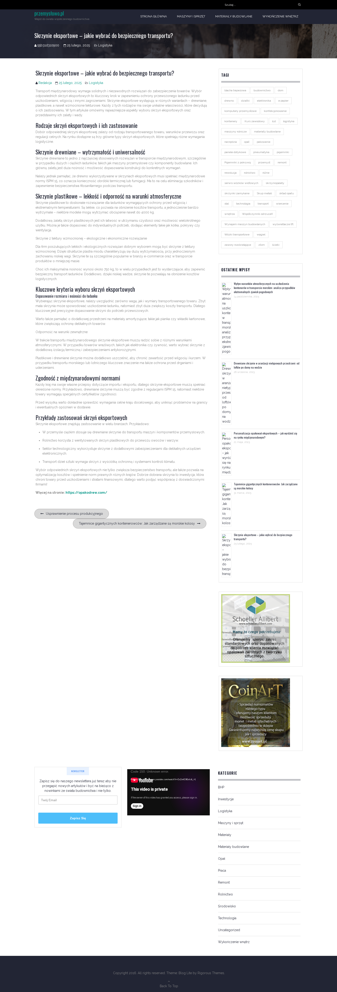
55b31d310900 (48, 45)
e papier (283, 100)
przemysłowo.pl (49, 13)
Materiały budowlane (233, 16)
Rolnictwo (225, 894)
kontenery (230, 121)
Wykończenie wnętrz (280, 16)
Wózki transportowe (236, 234)
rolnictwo (249, 172)
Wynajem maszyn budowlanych (244, 224)
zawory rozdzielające (237, 244)
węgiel (261, 234)
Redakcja (45, 83)
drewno (229, 100)
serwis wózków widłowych (241, 183)
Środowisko (227, 906)
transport (263, 203)
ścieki (275, 244)
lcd (274, 121)
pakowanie (263, 141)
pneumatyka (261, 152)
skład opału (286, 193)
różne (265, 172)
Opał (221, 858)
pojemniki (283, 152)
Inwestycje (226, 799)
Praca (222, 870)
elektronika (264, 100)
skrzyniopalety (275, 183)
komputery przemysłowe (240, 111)
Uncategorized (229, 930)
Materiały (224, 835)
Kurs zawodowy (255, 121)
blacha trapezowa (235, 90)
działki (245, 100)
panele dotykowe (235, 152)
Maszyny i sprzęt (191, 16)
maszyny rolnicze (235, 131)
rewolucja (230, 172)
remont (282, 162)
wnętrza (229, 214)
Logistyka (105, 45)
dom (280, 90)
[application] (168, 792)
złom (261, 244)
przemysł (264, 162)
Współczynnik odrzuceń (257, 214)
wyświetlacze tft (283, 224)
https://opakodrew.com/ (86, 492)
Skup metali (264, 193)
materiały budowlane (267, 131)
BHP (221, 787)
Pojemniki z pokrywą (237, 162)
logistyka (288, 121)
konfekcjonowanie (275, 111)
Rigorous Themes (211, 973)
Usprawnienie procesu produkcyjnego (74, 513)
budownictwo (262, 90)
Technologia (227, 918)
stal (226, 203)
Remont (224, 882)
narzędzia (230, 141)
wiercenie (282, 203)
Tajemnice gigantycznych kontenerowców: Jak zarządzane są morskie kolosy (137, 523)
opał (246, 141)
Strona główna (153, 16)
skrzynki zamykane (236, 193)
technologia (243, 203)
